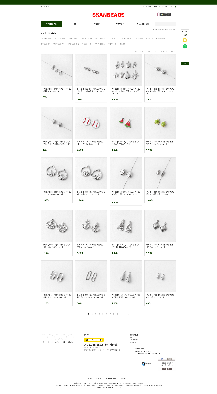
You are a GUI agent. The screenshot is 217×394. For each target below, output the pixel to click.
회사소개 (89, 378)
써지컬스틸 (161, 29)
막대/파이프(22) (100, 44)
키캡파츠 (97, 24)
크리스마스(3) (112, 44)
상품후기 (63, 342)
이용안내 (98, 378)
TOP (185, 63)
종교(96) (122, 44)
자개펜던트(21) (113, 39)
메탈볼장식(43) (86, 44)
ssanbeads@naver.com (154, 385)
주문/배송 (70, 342)
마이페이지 (185, 31)
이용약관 (123, 378)
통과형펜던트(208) (73, 44)
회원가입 (148, 6)
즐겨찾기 (46, 6)
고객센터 (164, 6)
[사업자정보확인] (113, 383)
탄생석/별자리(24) (46, 39)
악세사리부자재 (143, 24)
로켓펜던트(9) (160, 39)
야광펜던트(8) (138, 39)
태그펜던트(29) (45, 44)
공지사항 (57, 342)
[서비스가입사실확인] (154, 354)
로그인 (142, 6)
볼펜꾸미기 (120, 24)
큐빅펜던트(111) (100, 39)
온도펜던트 (149, 39)
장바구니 (184, 35)
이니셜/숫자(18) (60, 39)
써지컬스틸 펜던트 (171, 29)
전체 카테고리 (51, 24)
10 (121, 314)
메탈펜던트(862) (73, 39)
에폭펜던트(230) (87, 39)
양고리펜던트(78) (58, 44)
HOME (155, 29)
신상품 (74, 24)
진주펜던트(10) (126, 39)
